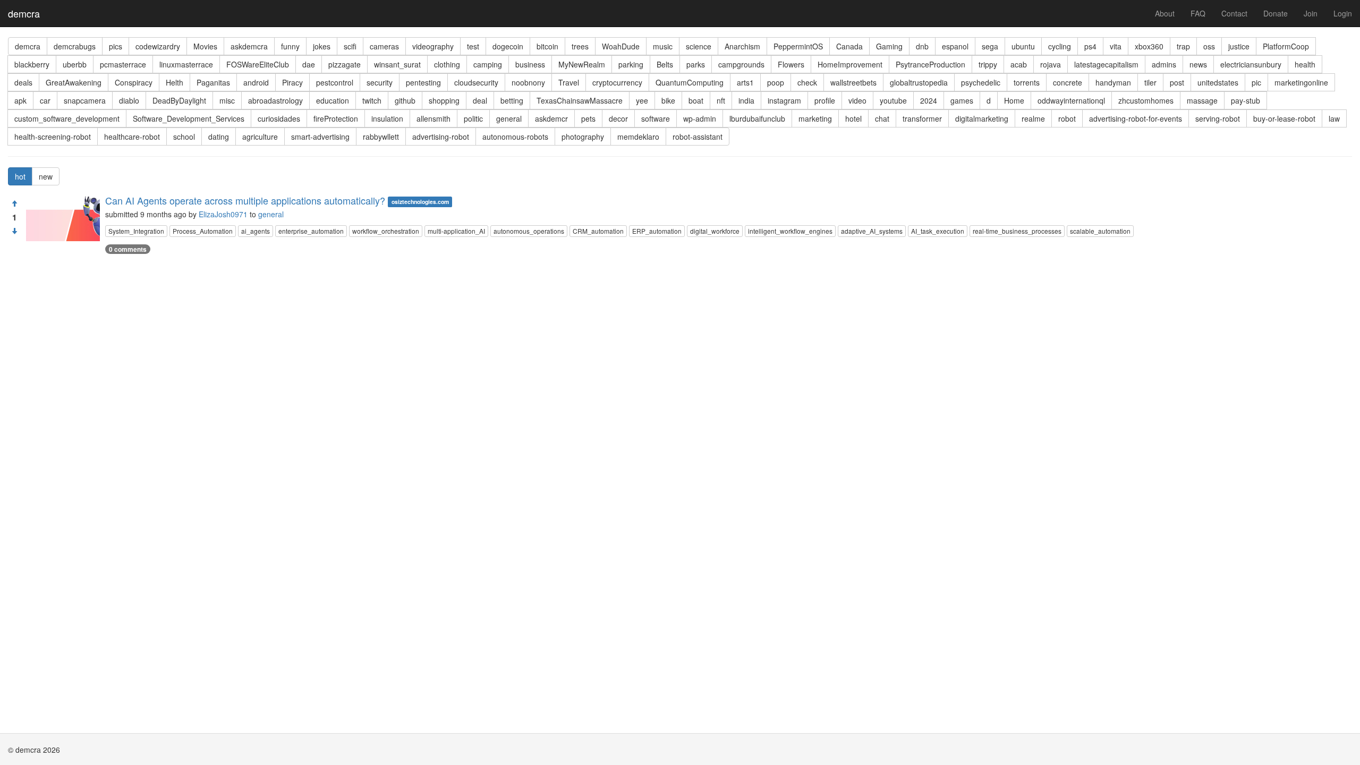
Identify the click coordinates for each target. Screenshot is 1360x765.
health (1305, 64)
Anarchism (742, 46)
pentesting (423, 82)
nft (721, 100)
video (857, 100)
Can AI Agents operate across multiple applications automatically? (245, 200)
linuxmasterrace (186, 64)
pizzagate (344, 64)
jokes (321, 46)
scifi (350, 46)
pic (1256, 82)
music (663, 46)
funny (290, 46)
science (698, 46)
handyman (1113, 82)
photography (583, 136)
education (332, 100)
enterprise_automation (311, 230)
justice (1239, 46)
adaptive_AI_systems (872, 230)
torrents (1027, 82)
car (45, 100)
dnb (922, 46)
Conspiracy (133, 82)
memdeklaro (638, 136)
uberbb (75, 64)
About (1165, 13)
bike (668, 100)
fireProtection (335, 118)
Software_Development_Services (188, 118)
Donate (1275, 13)
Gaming (889, 46)
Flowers (791, 64)
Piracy (292, 82)
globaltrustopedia (919, 82)
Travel (568, 82)
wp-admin (699, 118)
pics (115, 46)
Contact (1234, 13)
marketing (815, 118)
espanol (955, 46)
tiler (1150, 82)
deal (480, 100)
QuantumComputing (690, 82)
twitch (371, 100)
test (473, 46)
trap (1183, 46)
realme (1033, 118)
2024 (928, 100)
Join (1311, 13)
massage (1202, 100)
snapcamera (85, 100)
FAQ (1198, 13)
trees (580, 46)
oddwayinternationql (1071, 100)
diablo (129, 100)
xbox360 (1149, 46)
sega (990, 46)
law (1334, 118)
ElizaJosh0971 (223, 214)
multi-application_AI (456, 230)
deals (23, 82)
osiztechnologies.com (420, 202)
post (1177, 82)
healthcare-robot (132, 136)
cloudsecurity (476, 82)
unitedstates (1217, 82)
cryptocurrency (617, 82)
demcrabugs (75, 46)
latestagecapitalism (1106, 64)
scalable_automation (1100, 230)
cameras (384, 46)
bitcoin (547, 46)
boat (695, 100)
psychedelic (980, 82)
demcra (24, 13)
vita (1115, 46)
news (1198, 64)
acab (1018, 64)
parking (630, 64)
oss (1209, 46)
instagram (784, 100)
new (46, 176)
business (530, 64)
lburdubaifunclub (757, 118)
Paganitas (213, 82)
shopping (444, 100)
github (405, 100)
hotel (853, 118)
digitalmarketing (981, 118)
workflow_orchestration (385, 230)
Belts (665, 64)
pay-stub (1245, 100)
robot (1067, 118)
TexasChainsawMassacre (580, 100)
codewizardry (157, 46)
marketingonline (1301, 82)
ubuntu (1023, 46)
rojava (1050, 64)
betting (511, 100)
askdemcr (551, 118)
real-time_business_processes (1017, 230)
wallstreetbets (853, 82)
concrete (1067, 82)
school (184, 136)
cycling (1059, 46)
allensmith (433, 118)
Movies (205, 46)
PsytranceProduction (930, 64)
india (746, 100)
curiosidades (279, 118)
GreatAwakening (73, 82)
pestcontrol (334, 82)
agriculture (260, 136)
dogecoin (507, 46)
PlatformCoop (1286, 46)
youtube (893, 100)
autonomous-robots (515, 136)
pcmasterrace (123, 64)
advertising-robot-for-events (1135, 118)
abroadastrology (275, 100)
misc (227, 100)
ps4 (1090, 46)
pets (588, 118)
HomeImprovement (850, 64)
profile (824, 100)
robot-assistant (697, 136)
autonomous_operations (529, 230)
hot (20, 176)
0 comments (128, 249)
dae (308, 64)
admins (1164, 64)
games (961, 100)
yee (642, 100)
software (655, 118)
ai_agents (255, 230)
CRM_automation (598, 230)
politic (473, 118)
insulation (387, 118)
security (380, 82)
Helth (174, 82)
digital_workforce (715, 230)
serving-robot (1217, 118)
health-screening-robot (52, 136)
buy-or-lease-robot (1284, 118)
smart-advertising (320, 136)
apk (20, 100)
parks (695, 64)
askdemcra (249, 46)
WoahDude (621, 46)
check (807, 82)
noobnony (528, 82)
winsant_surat (397, 64)
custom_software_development (67, 118)
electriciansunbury (1250, 64)
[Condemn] (14, 231)
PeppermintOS (798, 46)
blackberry (31, 64)
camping (487, 64)
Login (1342, 13)
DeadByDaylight (179, 100)
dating (218, 136)
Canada (849, 46)
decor (618, 118)
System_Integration (136, 230)
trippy (988, 64)
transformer (922, 118)
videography (433, 46)
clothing (447, 64)
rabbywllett (381, 136)
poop (775, 82)
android (256, 82)
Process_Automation (203, 230)
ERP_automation (657, 230)
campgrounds (741, 64)
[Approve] (14, 203)
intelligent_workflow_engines (790, 230)
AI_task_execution (937, 230)
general (509, 118)
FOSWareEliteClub (257, 64)
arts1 (745, 82)
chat (882, 118)
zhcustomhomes (1146, 100)
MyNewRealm (581, 64)
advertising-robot (440, 136)
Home (1014, 100)
